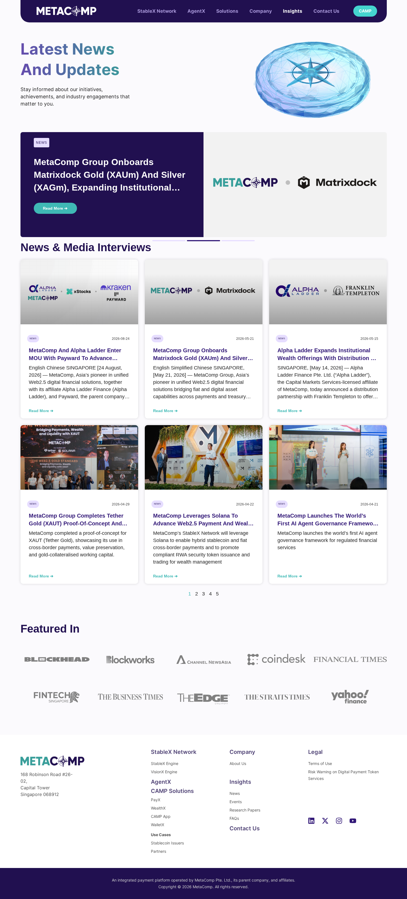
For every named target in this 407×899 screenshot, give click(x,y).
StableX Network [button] (156, 11)
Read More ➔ (55, 208)
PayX (155, 799)
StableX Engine (164, 763)
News (235, 793)
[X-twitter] (325, 821)
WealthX (158, 808)
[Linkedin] (311, 821)
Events (236, 801)
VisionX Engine (164, 771)
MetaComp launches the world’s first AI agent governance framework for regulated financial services (327, 520)
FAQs (234, 818)
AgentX (196, 11)
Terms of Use (320, 763)
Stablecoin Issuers (167, 843)
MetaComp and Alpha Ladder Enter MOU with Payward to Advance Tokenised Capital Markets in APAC (75, 354)
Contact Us (326, 11)
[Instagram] (339, 821)
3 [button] (238, 240)
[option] (203, 184)
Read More (39, 411)
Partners (158, 851)
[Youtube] (353, 821)
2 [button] (203, 240)
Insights (292, 11)
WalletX (157, 824)
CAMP (365, 11)
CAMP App (161, 816)
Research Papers (245, 810)
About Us (238, 763)
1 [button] (169, 240)
